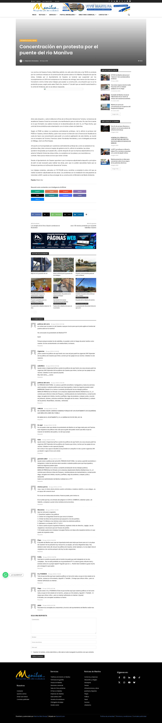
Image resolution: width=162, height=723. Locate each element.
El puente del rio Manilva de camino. (85, 300)
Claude (52, 191)
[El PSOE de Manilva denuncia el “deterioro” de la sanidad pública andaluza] (105, 77)
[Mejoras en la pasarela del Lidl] (41, 264)
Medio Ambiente (58, 291)
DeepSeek (65, 195)
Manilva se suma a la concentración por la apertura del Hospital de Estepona (120, 106)
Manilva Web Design (40, 716)
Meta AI (38, 199)
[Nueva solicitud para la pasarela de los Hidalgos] (63, 264)
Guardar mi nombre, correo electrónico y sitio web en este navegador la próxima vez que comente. (63, 652)
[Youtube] (127, 1)
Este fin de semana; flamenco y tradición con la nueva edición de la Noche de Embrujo (120, 128)
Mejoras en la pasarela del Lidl (39, 273)
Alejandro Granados (31, 61)
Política (55, 297)
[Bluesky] (130, 1)
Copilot (80, 195)
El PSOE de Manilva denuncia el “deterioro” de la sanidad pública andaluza (120, 76)
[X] (122, 1)
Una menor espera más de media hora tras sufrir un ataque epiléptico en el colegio (121, 86)
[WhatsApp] (125, 1)
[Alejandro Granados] (21, 61)
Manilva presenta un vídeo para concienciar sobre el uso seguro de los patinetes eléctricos (120, 161)
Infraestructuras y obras (28, 40)
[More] (86, 214)
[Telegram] (117, 1)
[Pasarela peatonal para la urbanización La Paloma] (41, 285)
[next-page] (35, 312)
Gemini (80, 191)
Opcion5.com (60, 716)
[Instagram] (112, 1)
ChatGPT (37, 191)
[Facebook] (109, 1)
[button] (129, 14)
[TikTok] (119, 1)
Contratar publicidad (139, 716)
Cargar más (115, 114)
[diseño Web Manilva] (63, 241)
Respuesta (40, 345)
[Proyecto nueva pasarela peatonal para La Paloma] (86, 264)
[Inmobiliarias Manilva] (96, 7)
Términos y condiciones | (124, 716)
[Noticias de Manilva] (46, 7)
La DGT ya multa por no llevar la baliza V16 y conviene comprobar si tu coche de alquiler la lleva (121, 151)
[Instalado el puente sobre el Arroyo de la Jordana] (86, 285)
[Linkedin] (114, 1)
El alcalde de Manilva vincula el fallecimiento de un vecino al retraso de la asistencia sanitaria (120, 96)
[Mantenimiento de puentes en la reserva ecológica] (63, 285)
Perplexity (51, 195)
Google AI (65, 191)
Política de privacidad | (108, 716)
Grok (37, 195)
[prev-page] (32, 312)
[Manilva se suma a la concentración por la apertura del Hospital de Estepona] (105, 107)
